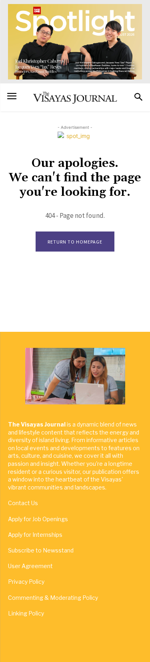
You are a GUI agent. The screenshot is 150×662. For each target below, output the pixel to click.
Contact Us (23, 503)
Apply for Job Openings (38, 519)
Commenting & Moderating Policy (53, 597)
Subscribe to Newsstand (41, 550)
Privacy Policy (26, 581)
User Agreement (30, 565)
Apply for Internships (35, 534)
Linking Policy (26, 613)
